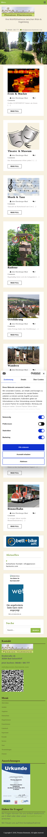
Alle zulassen (23, 447)
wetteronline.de (17, 614)
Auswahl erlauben (23, 454)
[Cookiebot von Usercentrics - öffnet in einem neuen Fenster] (30, 373)
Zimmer (4, 754)
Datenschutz (5, 715)
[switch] (41, 424)
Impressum (5, 732)
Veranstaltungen (6, 749)
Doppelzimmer (6, 720)
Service (4, 741)
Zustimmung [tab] (8, 379)
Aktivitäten (5, 703)
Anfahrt (4, 707)
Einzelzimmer (6, 724)
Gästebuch (5, 728)
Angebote (5, 711)
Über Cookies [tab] (38, 379)
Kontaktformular (34, 816)
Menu (3, 2)
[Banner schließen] (43, 373)
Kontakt (4, 737)
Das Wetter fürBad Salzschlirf (14, 580)
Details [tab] (23, 379)
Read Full (14, 111)
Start (3, 745)
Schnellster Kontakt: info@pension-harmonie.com (21, 565)
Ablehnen (23, 461)
